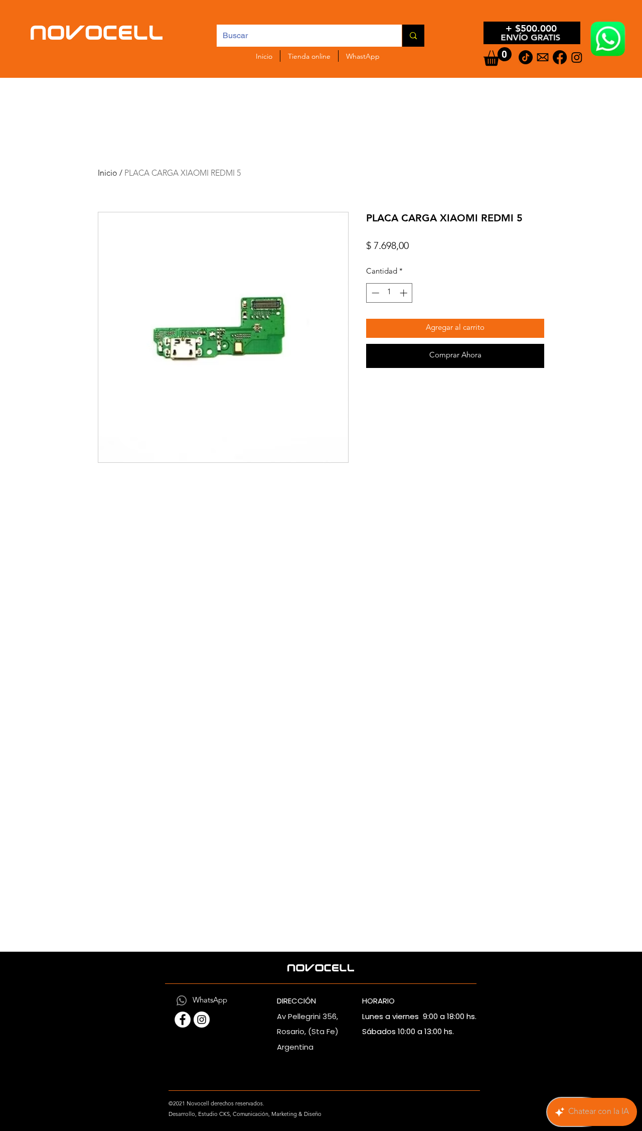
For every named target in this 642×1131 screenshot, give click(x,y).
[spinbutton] (389, 293)
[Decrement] (374, 293)
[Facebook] (560, 57)
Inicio (107, 174)
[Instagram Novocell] (202, 1020)
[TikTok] (526, 57)
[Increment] (404, 293)
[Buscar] (413, 36)
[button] (498, 56)
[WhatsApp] (182, 1000)
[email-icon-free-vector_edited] (543, 57)
